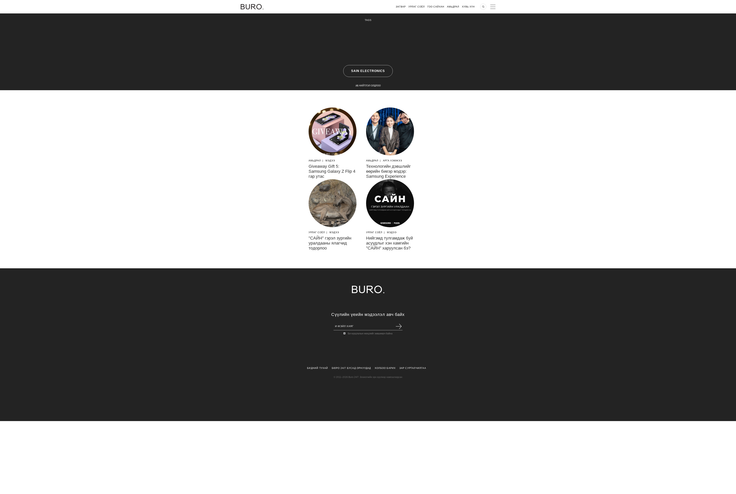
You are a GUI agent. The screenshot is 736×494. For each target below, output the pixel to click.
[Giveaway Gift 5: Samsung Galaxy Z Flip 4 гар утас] (332, 131)
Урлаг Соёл (416, 6)
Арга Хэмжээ (392, 160)
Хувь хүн (468, 6)
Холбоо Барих (385, 368)
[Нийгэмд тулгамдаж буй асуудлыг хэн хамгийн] (390, 203)
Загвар (401, 6)
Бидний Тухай (317, 368)
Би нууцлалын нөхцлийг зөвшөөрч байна (370, 333)
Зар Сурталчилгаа (412, 368)
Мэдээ (330, 160)
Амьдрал (453, 6)
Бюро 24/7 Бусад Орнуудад (351, 368)
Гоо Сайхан (435, 6)
